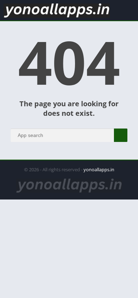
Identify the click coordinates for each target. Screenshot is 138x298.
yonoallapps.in (99, 169)
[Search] (120, 135)
